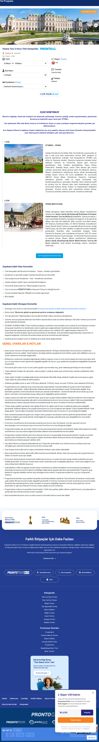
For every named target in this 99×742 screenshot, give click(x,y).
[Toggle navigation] (96, 4)
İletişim (4, 698)
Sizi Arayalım (66, 572)
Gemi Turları (49, 616)
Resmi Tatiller (49, 638)
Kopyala (87, 712)
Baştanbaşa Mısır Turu (49, 648)
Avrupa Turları (49, 619)
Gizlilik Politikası (36, 698)
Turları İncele (75, 720)
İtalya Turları (49, 603)
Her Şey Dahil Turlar (49, 606)
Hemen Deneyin (41, 673)
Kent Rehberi (87, 572)
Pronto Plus (49, 645)
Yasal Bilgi (24, 698)
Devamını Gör (48, 558)
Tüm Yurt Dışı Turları (49, 597)
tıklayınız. (87, 729)
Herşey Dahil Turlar (49, 642)
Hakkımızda (14, 698)
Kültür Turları (49, 613)
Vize (51, 580)
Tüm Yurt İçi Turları (49, 600)
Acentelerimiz (45, 572)
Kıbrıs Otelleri (49, 610)
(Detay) (18, 82)
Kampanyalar (24, 704)
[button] (3, 25)
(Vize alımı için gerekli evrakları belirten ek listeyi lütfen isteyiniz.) (62, 309)
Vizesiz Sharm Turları (49, 635)
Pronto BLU (49, 632)
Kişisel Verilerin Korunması (54, 698)
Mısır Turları (49, 651)
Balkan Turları (49, 622)
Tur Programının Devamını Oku (49, 256)
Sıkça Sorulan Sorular (9, 704)
